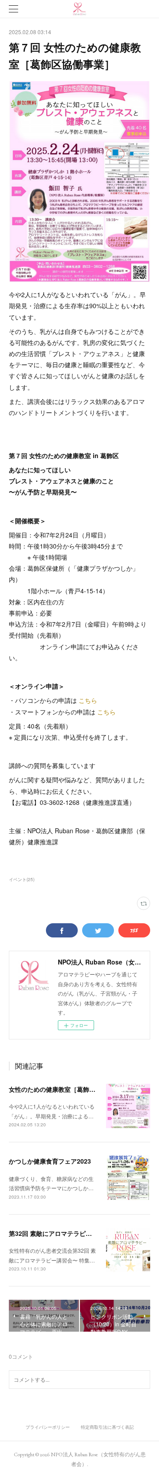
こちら (88, 700)
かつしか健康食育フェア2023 (50, 1161)
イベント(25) (21, 879)
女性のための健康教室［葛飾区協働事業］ (67, 1089)
